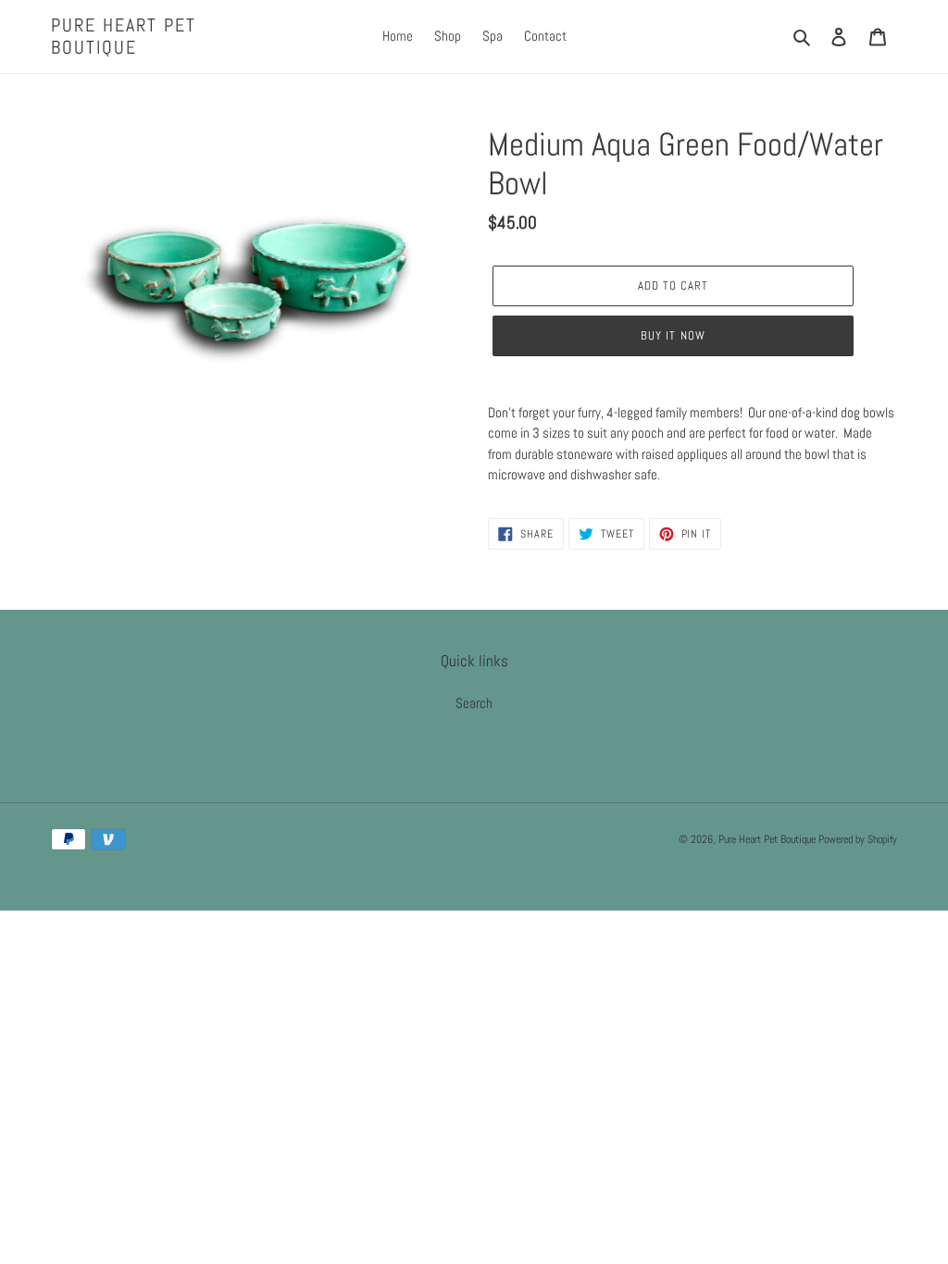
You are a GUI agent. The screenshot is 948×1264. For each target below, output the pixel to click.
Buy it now (673, 335)
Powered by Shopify (857, 839)
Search (474, 703)
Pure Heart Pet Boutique (123, 36)
